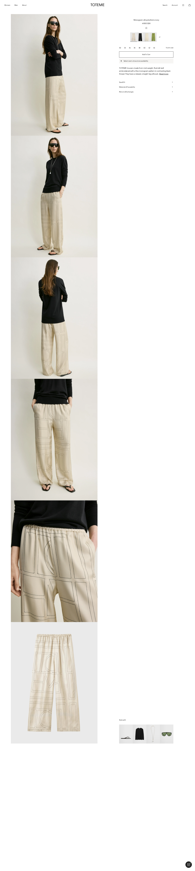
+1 (159, 37)
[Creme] (133, 37)
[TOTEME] (97, 4)
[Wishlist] (181, 5)
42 (149, 48)
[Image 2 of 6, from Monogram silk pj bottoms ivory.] (54, 196)
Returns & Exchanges (126, 92)
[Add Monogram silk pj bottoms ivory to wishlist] (146, 28)
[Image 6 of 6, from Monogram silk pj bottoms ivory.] (54, 683)
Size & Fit (122, 82)
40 (144, 48)
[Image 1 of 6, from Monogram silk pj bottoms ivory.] (54, 75)
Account (175, 5)
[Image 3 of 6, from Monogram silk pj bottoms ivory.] (54, 318)
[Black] (140, 37)
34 (130, 48)
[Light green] (153, 37)
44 (154, 48)
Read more (163, 74)
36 (134, 48)
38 (139, 48)
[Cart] (187, 5)
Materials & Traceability (127, 87)
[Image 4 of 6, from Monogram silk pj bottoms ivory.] (54, 439)
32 (125, 48)
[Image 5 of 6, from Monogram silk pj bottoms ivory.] (54, 561)
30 (120, 48)
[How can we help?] (188, 864)
